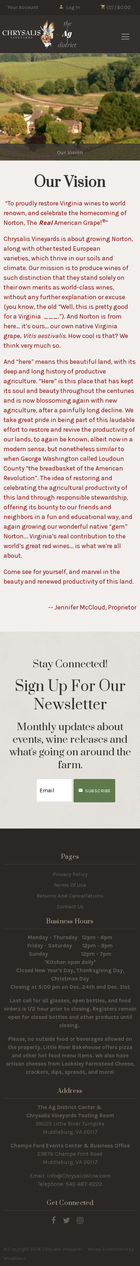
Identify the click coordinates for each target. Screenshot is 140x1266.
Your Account (23, 7)
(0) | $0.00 (118, 7)
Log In (73, 7)
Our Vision (70, 152)
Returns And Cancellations (70, 895)
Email (30, 783)
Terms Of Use (70, 885)
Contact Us (70, 906)
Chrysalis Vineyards (39, 34)
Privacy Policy (70, 874)
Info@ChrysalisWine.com (79, 1176)
